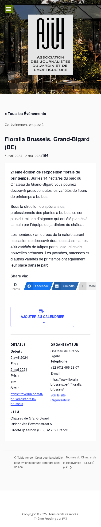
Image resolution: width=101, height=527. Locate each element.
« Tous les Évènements (25, 113)
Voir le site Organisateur (60, 397)
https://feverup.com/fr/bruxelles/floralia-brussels (27, 398)
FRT (64, 518)
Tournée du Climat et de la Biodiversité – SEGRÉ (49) (79, 462)
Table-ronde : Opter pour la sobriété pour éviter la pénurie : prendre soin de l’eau (38, 462)
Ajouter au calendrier (42, 316)
